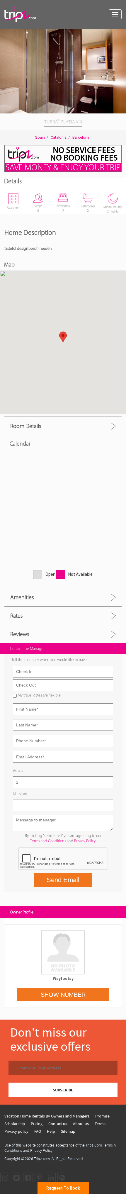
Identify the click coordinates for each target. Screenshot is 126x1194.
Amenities (22, 597)
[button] (120, 34)
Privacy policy (16, 1131)
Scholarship (14, 1123)
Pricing (36, 1123)
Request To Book (63, 1188)
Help (51, 1131)
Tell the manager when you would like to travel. (49, 659)
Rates (16, 615)
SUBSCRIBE (63, 1090)
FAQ (37, 1131)
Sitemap (68, 1131)
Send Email (63, 880)
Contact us (57, 1123)
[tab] (63, 426)
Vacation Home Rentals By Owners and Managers (46, 1116)
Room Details (25, 425)
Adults (18, 770)
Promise (102, 1116)
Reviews (19, 634)
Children (20, 793)
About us (81, 1123)
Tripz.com (42, 1158)
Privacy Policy (85, 840)
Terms (100, 1123)
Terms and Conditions (48, 840)
